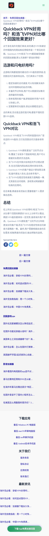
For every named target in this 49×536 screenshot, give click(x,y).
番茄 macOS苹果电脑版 (24, 431)
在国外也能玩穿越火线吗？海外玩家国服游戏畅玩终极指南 (19, 331)
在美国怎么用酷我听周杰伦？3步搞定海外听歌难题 (19, 403)
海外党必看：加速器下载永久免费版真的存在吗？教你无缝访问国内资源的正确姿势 (19, 291)
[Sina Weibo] (16, 244)
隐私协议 (24, 464)
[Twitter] (11, 244)
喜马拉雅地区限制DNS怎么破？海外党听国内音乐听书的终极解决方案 (19, 379)
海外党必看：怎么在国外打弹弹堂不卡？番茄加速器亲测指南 (19, 347)
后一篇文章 (24, 261)
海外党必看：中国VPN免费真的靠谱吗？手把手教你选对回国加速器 (19, 307)
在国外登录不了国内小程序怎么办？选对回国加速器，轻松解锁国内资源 (19, 395)
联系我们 (24, 476)
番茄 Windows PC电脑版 (25, 425)
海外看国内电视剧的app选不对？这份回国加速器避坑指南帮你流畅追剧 (19, 371)
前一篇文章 (24, 255)
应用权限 (24, 470)
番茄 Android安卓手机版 (24, 443)
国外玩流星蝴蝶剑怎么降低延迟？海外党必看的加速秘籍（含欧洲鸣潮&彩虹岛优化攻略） (19, 323)
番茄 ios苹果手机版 (24, 437)
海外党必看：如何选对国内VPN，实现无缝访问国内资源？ (19, 283)
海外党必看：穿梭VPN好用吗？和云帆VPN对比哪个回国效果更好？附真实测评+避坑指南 (19, 276)
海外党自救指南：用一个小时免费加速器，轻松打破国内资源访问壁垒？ (19, 299)
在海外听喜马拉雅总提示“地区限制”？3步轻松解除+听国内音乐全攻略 (19, 387)
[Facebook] (6, 244)
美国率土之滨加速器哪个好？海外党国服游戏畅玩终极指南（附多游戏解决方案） (19, 339)
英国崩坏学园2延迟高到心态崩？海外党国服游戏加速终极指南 (19, 355)
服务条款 (24, 458)
